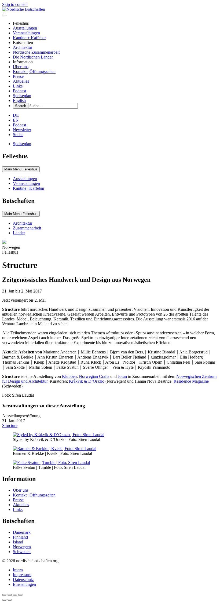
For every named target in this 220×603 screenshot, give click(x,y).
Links (18, 86)
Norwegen (22, 546)
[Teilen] (10, 595)
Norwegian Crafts (94, 376)
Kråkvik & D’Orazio (86, 381)
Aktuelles (21, 81)
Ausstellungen (25, 28)
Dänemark (22, 532)
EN (16, 120)
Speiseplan (22, 95)
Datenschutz (23, 579)
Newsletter (22, 129)
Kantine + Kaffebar (29, 37)
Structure (9, 425)
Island (18, 542)
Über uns (20, 66)
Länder (19, 233)
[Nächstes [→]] (10, 600)
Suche (18, 134)
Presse (18, 76)
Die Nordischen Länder (33, 57)
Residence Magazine (191, 381)
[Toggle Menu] (4, 15)
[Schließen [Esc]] (4, 595)
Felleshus (21, 23)
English (19, 100)
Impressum (22, 574)
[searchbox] (53, 106)
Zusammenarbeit (27, 228)
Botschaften (23, 42)
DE (16, 115)
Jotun (122, 376)
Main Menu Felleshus (21, 169)
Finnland (20, 537)
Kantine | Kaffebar (28, 188)
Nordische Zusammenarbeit (36, 52)
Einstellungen (24, 584)
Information (23, 62)
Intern (18, 570)
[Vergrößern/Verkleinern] (20, 595)
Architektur (22, 47)
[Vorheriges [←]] (4, 600)
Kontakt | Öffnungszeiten (34, 71)
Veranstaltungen (26, 33)
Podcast (19, 91)
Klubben (69, 376)
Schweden (22, 551)
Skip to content (15, 4)
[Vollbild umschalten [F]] (15, 595)
